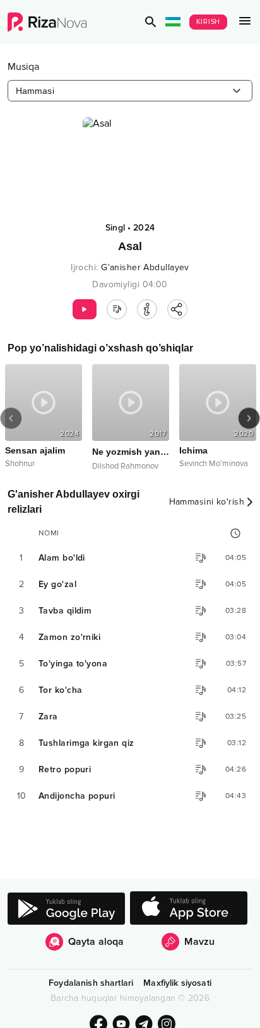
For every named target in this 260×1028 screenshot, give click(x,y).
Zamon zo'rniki (69, 637)
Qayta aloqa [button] (96, 941)
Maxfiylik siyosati (177, 983)
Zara (48, 716)
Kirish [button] (208, 22)
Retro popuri (64, 769)
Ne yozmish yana (130, 452)
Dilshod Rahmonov (125, 466)
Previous (11, 418)
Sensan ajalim (35, 450)
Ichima (193, 450)
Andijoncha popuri (76, 796)
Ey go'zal (57, 584)
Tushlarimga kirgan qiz (86, 743)
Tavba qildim (65, 610)
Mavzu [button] (199, 941)
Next (249, 418)
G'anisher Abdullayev (145, 267)
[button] (151, 22)
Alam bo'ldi (61, 557)
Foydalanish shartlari (91, 983)
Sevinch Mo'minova (213, 464)
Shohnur (20, 464)
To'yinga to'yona (72, 663)
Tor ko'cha (60, 690)
